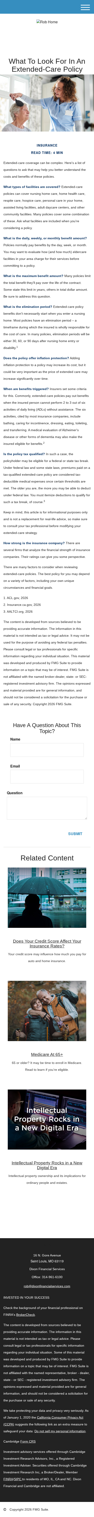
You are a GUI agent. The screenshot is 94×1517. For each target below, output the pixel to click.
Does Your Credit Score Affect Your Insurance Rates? (47, 943)
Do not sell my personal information (60, 1431)
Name (15, 739)
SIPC (17, 1479)
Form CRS (28, 1441)
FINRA (8, 1479)
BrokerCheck (25, 1314)
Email (15, 766)
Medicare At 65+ (47, 1054)
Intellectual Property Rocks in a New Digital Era (47, 1165)
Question (15, 792)
